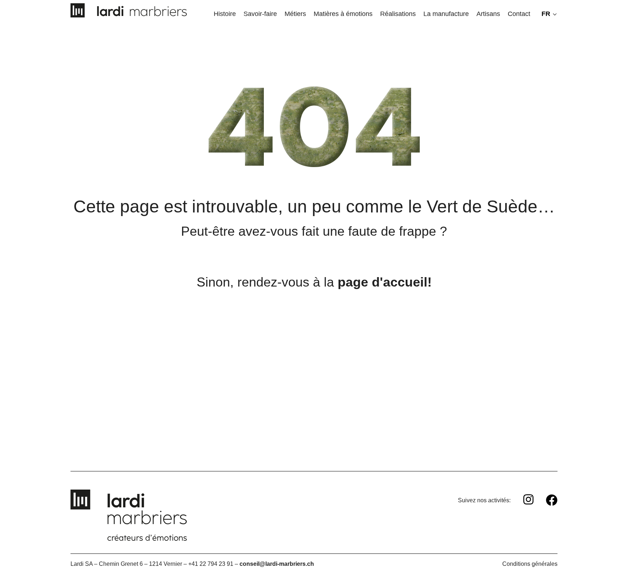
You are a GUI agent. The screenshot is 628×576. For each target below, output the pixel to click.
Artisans (488, 13)
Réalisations (398, 13)
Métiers (295, 13)
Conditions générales (529, 564)
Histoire (225, 13)
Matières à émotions (343, 13)
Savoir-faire (260, 13)
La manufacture (446, 13)
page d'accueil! (385, 282)
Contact (519, 13)
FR (546, 13)
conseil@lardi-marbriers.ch (276, 564)
